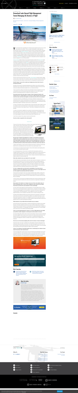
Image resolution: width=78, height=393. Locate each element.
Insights (27, 7)
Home (15, 7)
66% (27, 62)
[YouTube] (5, 3)
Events (55, 7)
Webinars (41, 7)
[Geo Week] (51, 380)
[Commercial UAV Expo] (62, 347)
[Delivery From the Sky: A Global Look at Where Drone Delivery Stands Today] (57, 23)
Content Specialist (54, 70)
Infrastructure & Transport (18, 20)
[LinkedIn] (16, 354)
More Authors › (57, 74)
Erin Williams (54, 69)
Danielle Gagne (18, 18)
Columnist (53, 72)
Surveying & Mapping (32, 20)
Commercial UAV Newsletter (54, 86)
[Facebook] (1, 3)
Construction (26, 20)
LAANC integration (33, 77)
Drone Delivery (18, 367)
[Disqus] (29, 326)
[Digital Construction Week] (47, 384)
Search (66, 3)
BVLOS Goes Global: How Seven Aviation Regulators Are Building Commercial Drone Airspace (38, 272)
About (62, 7)
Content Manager (61, 68)
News (20, 7)
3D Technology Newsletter (53, 92)
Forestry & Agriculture (36, 367)
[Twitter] (2, 3)
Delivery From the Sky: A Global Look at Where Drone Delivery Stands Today (56, 35)
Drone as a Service (16, 59)
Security (14, 21)
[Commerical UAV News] (17, 347)
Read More (51, 38)
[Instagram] (6, 3)
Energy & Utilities (18, 369)
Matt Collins (61, 67)
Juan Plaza (53, 67)
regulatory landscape (24, 51)
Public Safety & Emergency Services (55, 365)
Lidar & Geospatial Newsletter (54, 91)
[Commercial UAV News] (33, 380)
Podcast (34, 7)
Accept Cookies (60, 391)
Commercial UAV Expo (73, 3)
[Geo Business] (40, 380)
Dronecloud (19, 56)
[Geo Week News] (34, 384)
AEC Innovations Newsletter (54, 90)
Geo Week (51, 98)
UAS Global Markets (36, 365)
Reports (49, 7)
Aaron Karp (61, 69)
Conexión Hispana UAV (53, 88)
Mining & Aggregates (39, 20)
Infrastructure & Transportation (38, 369)
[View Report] (53, 109)
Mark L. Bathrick (54, 71)
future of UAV (40, 59)
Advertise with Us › (29, 121)
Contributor (61, 70)
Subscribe (16, 264)
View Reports (57, 113)
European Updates (52, 87)
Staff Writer (53, 68)
